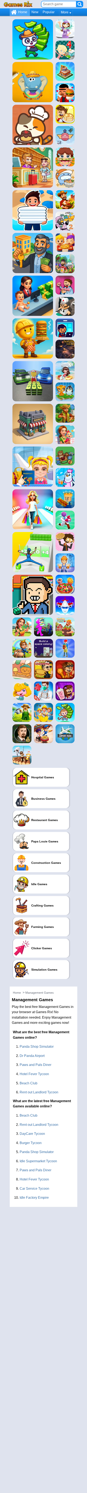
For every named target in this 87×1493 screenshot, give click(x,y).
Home (22, 12)
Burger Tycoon (31, 1143)
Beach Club (28, 1083)
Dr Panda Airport (32, 1056)
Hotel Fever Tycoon (34, 1074)
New (34, 12)
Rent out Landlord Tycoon (39, 1092)
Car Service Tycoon (34, 1188)
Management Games (39, 992)
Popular (48, 12)
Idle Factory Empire (34, 1197)
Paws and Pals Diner (35, 1065)
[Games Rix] (18, 4)
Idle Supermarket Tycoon (38, 1161)
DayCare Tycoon (32, 1133)
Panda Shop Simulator (37, 1046)
